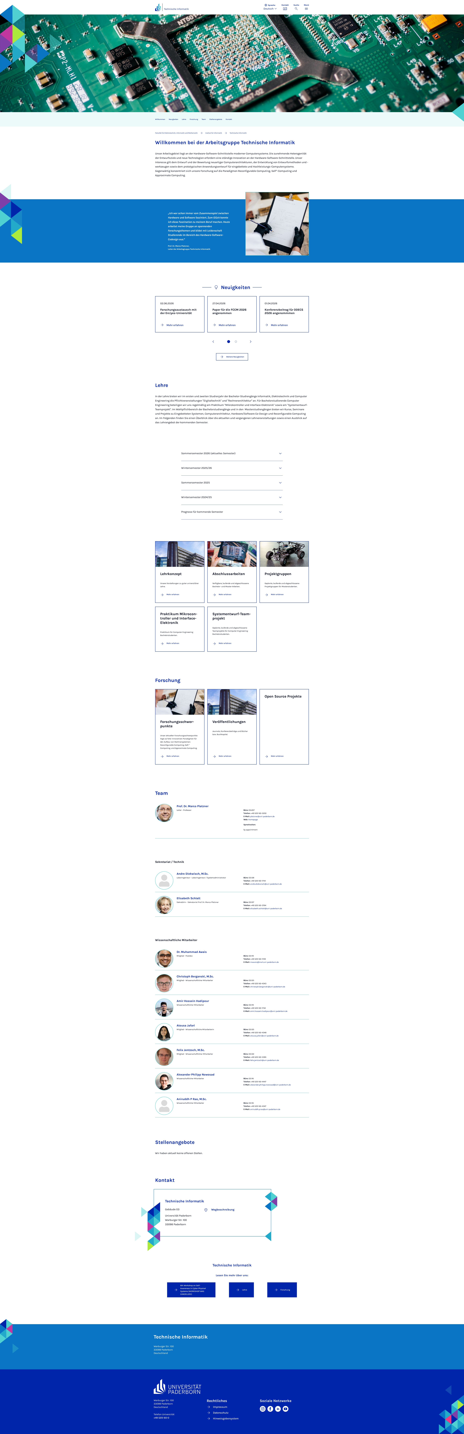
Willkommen (160, 119)
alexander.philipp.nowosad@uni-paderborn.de (270, 1085)
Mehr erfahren (173, 594)
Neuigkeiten (173, 119)
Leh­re (184, 119)
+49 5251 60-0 (161, 1417)
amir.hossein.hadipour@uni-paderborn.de (268, 1011)
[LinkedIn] (278, 1408)
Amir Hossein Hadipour (193, 1001)
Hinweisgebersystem (226, 1418)
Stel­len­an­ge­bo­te (215, 119)
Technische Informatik (176, 9)
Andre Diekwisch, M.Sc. (192, 873)
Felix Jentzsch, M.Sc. (191, 1050)
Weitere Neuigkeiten (235, 357)
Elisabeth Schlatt (188, 898)
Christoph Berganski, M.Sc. (195, 976)
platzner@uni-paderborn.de (262, 816)
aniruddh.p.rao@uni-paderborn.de (265, 1109)
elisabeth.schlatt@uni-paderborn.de (266, 908)
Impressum (220, 1407)
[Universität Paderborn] (232, 1386)
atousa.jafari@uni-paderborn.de (264, 1036)
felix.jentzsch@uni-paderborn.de (264, 1060)
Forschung (285, 1290)
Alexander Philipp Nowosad (195, 1074)
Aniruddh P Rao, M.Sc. (192, 1099)
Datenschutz (220, 1412)
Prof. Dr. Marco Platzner (192, 806)
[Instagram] (263, 1408)
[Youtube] (285, 1408)
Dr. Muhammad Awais (192, 952)
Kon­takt (229, 119)
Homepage (253, 819)
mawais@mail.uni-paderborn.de (264, 962)
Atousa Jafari (186, 1025)
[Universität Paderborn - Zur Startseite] (158, 7)
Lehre (244, 1290)
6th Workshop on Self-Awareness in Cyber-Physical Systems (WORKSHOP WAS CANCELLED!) (193, 1289)
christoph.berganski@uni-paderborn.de (267, 986)
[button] (271, 7)
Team (204, 119)
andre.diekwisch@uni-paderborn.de (266, 884)
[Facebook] (270, 1408)
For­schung (194, 119)
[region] (230, 119)
